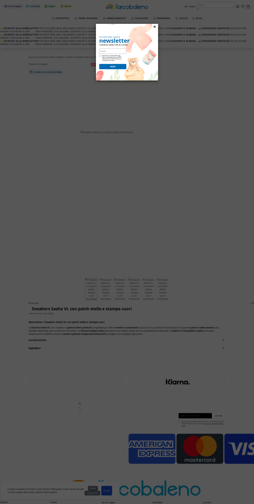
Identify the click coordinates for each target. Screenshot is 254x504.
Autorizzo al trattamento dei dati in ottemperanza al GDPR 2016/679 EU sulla (112, 58)
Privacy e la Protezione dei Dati (112, 59)
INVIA (112, 66)
